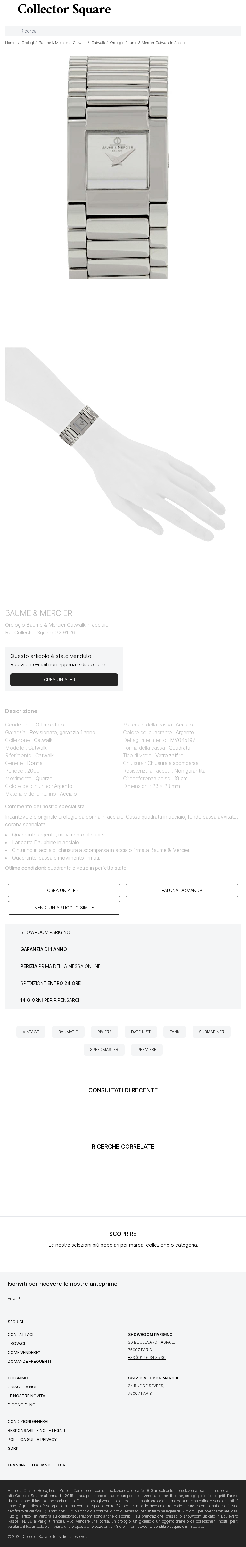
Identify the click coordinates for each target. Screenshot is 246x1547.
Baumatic (68, 1031)
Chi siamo (18, 1378)
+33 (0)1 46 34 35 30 (147, 1357)
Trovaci (16, 1343)
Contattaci (20, 1334)
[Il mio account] (239, 10)
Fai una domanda (182, 890)
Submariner (211, 1031)
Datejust (141, 1031)
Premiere (146, 1049)
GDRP (13, 1448)
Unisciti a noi (22, 1387)
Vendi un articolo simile (64, 907)
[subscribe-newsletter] (235, 1300)
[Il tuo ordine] (228, 10)
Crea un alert (64, 890)
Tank (175, 1031)
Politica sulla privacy (32, 1439)
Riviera (104, 1031)
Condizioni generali (29, 1421)
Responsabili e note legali (36, 1430)
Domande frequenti (29, 1361)
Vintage (31, 1031)
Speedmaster (104, 1049)
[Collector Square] (63, 10)
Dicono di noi (22, 1404)
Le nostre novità (26, 1396)
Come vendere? (24, 1352)
